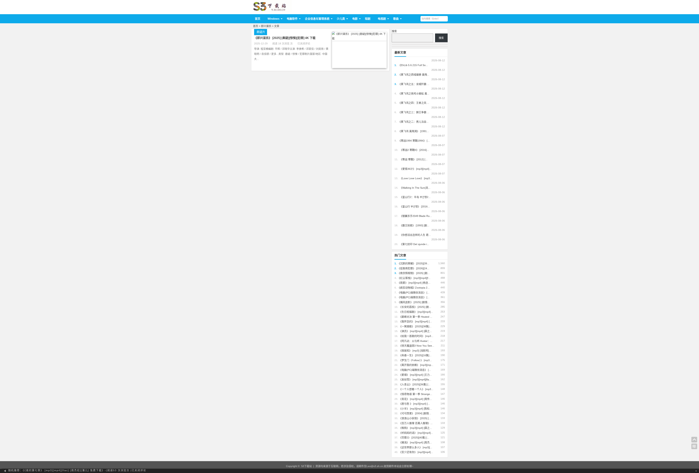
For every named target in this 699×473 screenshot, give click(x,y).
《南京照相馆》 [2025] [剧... (414, 273)
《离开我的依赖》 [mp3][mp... (416, 364)
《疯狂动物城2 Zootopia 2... (414, 287)
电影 (355, 18)
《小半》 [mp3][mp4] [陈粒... (415, 408)
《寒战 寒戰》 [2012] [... (413, 159)
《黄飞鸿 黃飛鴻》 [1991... (413, 131)
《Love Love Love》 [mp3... (416, 178)
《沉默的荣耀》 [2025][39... (413, 263)
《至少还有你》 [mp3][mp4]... (416, 452)
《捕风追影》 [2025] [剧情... (414, 302)
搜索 (394, 31)
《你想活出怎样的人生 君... (415, 234)
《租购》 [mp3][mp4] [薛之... (415, 427)
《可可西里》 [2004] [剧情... (415, 413)
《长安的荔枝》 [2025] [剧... (415, 306)
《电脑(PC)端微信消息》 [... (413, 292)
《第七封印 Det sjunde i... (414, 244)
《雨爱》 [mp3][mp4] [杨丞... (414, 282)
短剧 (367, 18)
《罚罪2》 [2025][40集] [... (414, 437)
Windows (273, 18)
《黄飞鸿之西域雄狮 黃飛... (413, 74)
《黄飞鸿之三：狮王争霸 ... (413, 112)
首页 (257, 18)
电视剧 (382, 18)
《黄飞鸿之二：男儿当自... (413, 121)
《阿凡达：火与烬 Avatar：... (415, 340)
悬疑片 (260, 31)
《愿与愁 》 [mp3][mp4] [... (414, 403)
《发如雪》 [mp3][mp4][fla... (415, 379)
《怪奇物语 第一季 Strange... (415, 394)
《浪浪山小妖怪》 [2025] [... (415, 418)
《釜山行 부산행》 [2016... (415, 206)
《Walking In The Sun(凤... (415, 187)
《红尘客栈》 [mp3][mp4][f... (414, 278)
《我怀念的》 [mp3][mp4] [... (415, 321)
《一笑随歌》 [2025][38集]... (415, 326)
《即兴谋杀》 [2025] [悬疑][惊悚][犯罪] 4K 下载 (284, 37)
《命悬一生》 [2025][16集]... (415, 355)
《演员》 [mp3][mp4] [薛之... (415, 331)
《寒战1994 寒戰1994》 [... (414, 140)
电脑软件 (292, 18)
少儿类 (341, 18)
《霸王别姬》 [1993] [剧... (414, 225)
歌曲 (396, 18)
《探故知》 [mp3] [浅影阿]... (415, 350)
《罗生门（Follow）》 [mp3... (415, 360)
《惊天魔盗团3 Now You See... (416, 345)
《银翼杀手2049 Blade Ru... (416, 215)
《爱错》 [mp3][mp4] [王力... (415, 374)
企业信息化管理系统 (317, 18)
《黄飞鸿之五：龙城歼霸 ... (413, 84)
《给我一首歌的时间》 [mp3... (416, 336)
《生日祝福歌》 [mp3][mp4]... (416, 311)
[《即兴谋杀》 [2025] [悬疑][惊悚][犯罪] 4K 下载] (359, 38)
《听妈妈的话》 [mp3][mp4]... (416, 432)
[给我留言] (694, 446)
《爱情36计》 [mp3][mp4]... (415, 168)
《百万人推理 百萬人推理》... (416, 423)
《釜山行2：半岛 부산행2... (415, 197)
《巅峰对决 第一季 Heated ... (415, 316)
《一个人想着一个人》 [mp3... (416, 389)
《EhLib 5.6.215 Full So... (413, 65)
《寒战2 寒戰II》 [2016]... (414, 149)
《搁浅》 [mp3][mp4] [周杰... (415, 442)
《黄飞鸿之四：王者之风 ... (413, 102)
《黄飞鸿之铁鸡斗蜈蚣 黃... (413, 93)
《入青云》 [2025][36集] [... (414, 384)
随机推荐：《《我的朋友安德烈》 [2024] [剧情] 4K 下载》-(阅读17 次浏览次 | (66, 470)
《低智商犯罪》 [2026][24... (413, 268)
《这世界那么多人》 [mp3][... (415, 447)
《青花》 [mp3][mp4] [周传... (415, 399)
